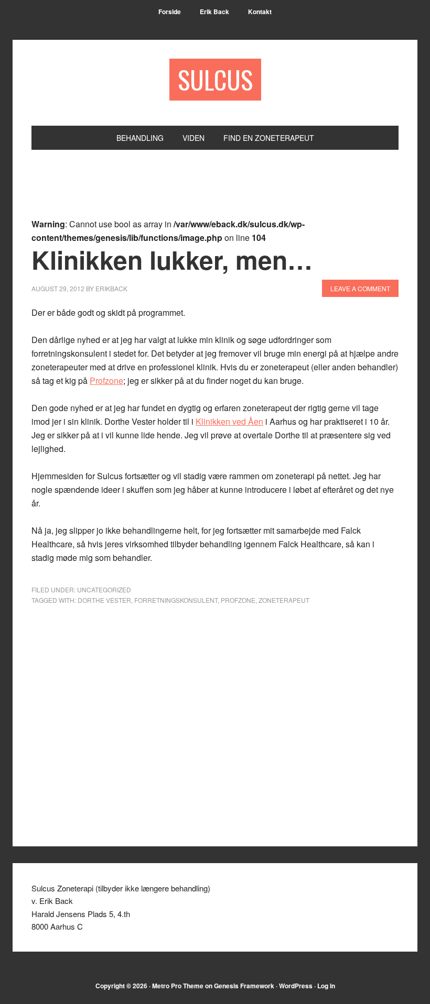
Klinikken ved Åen (229, 421)
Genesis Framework (244, 985)
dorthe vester (104, 599)
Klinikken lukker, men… (172, 259)
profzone (238, 599)
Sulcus (215, 79)
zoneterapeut (284, 599)
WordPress (296, 985)
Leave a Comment (360, 288)
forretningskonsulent (176, 599)
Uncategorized (104, 589)
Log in (326, 985)
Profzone (106, 380)
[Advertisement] (222, 190)
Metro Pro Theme (177, 985)
